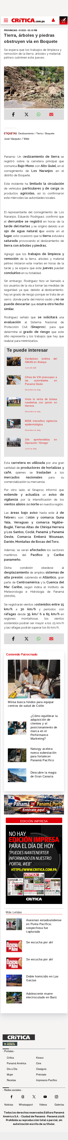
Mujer (10, 1074)
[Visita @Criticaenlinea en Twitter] (22, 1096)
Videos (43, 1104)
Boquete (49, 133)
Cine (38, 1063)
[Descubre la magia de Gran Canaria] (17, 775)
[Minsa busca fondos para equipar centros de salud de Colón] (34, 678)
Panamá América (16, 1063)
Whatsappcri (26, 1104)
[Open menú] (6, 20)
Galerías (59, 1104)
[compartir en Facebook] (13, 115)
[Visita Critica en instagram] (56, 1096)
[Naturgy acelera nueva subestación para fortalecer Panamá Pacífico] (17, 754)
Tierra (39, 133)
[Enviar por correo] (51, 115)
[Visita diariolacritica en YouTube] (45, 1096)
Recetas (11, 1080)
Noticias (8, 1104)
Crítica (10, 1057)
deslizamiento (26, 133)
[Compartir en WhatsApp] (40, 114)
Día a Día (12, 1069)
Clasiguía (41, 1069)
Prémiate (41, 1074)
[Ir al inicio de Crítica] (28, 20)
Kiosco (40, 1057)
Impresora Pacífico (46, 1080)
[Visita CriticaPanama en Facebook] (11, 1096)
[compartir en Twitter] (26, 115)
